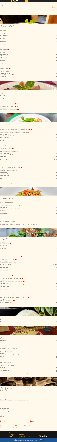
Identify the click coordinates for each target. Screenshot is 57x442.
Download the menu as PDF (3, 11)
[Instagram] (43, 435)
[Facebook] (9, 435)
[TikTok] (47, 435)
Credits (29, 434)
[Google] (39, 435)
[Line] (44, 435)
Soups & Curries (54, 7)
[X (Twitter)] (11, 435)
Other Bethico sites (11, 434)
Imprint (29, 436)
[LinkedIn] (12, 435)
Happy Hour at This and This (21, 435)
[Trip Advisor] (40, 435)
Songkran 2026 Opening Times (22, 437)
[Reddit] (13, 435)
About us (40, 434)
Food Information (54, 10)
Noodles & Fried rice (54, 8)
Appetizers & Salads (54, 5)
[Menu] (9, 1)
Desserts (53, 9)
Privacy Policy (41, 439)
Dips (52, 6)
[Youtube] (45, 435)
